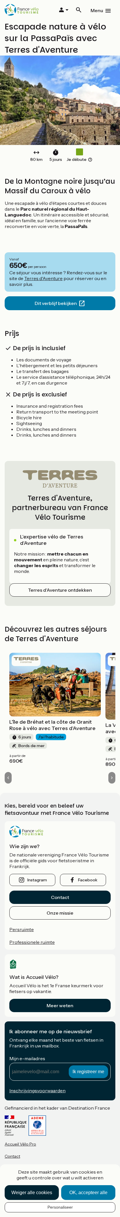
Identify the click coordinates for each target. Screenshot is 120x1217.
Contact (60, 897)
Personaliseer (60, 1207)
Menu (97, 10)
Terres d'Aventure (43, 278)
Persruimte (21, 929)
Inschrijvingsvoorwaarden (37, 1090)
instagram (37, 880)
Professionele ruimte (32, 942)
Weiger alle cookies (31, 1192)
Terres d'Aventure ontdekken (60, 590)
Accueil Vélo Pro (20, 1144)
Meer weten (60, 1005)
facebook (87, 880)
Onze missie (60, 913)
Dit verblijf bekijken (56, 303)
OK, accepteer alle (88, 1192)
